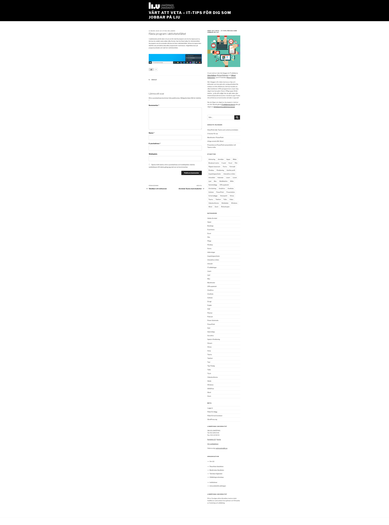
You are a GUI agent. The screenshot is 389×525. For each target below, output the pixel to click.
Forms (225, 166)
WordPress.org (212, 419)
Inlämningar (211, 252)
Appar (228, 159)
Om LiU (211, 461)
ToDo (225, 199)
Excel (230, 163)
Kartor (219, 439)
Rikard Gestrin (231, 77)
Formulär (232, 166)
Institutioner (213, 482)
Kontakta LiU (211, 439)
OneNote (231, 188)
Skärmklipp (211, 332)
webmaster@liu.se (221, 448)
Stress (232, 196)
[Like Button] (151, 69)
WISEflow (210, 388)
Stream (209, 343)
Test (208, 362)
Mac (215, 181)
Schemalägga (212, 196)
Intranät (210, 264)
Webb (209, 381)
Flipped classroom (214, 166)
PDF (208, 309)
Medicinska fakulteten (216, 470)
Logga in (210, 408)
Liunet (235, 177)
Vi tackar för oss (212, 133)
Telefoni (218, 199)
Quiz (208, 328)
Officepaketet (224, 185)
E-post (224, 163)
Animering (211, 159)
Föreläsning (220, 170)
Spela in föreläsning (213, 339)
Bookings (210, 226)
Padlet (209, 305)
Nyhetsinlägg (212, 185)
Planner (209, 313)
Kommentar (154, 105)
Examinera (210, 229)
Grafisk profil (231, 170)
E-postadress (155, 143)
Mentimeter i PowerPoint (215, 137)
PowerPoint (220, 192)
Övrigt (154, 79)
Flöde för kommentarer (214, 415)
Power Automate (212, 320)
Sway (209, 351)
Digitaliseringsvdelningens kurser (224, 107)
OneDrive (222, 188)
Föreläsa (211, 170)
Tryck (209, 373)
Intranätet (211, 177)
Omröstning (212, 188)
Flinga (209, 241)
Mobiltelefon (223, 181)
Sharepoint (223, 196)
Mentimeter (211, 282)
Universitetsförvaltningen (217, 486)
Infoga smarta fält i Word (215, 141)
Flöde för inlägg (212, 412)
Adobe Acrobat (212, 218)
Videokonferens (213, 203)
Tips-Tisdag (211, 366)
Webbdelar (225, 203)
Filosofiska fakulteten (216, 466)
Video (231, 199)
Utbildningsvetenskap (216, 477)
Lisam (228, 177)
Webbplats (153, 154)
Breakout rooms (213, 163)
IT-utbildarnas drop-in (228, 104)
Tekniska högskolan (215, 473)
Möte (232, 181)
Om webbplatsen (212, 444)
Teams (210, 199)
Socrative (210, 335)
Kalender (220, 177)
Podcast (210, 316)
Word (210, 207)
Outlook (211, 192)
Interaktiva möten (229, 174)
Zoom (216, 207)
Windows (234, 203)
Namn (151, 133)
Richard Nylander (222, 75)
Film (236, 163)
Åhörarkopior (225, 207)
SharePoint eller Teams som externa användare (222, 130)
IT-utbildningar (212, 267)
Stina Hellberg (168, 31)
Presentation (230, 192)
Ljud (209, 181)
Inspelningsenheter (214, 174)
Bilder (235, 159)
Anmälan (221, 159)
